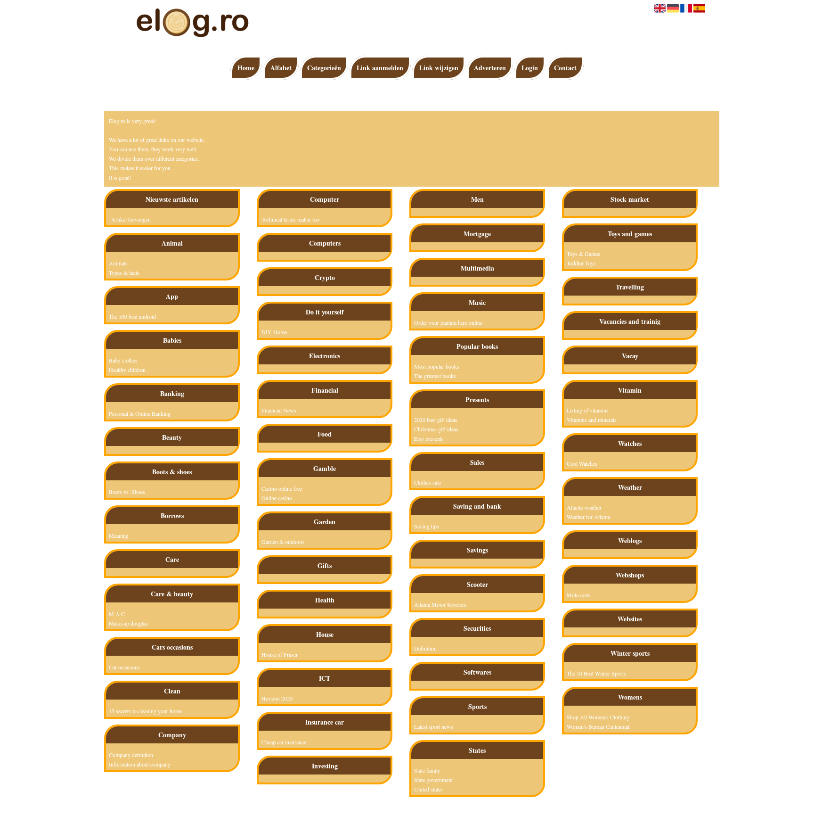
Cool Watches (582, 463)
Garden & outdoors (283, 541)
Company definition (131, 754)
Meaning (119, 535)
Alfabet (281, 68)
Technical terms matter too (290, 219)
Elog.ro (366, 817)
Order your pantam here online (448, 322)
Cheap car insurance (283, 742)
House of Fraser (279, 654)
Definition (425, 648)
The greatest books (435, 375)
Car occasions (124, 667)
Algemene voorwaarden (440, 817)
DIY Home (274, 332)
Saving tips (426, 526)
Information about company (140, 764)
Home (245, 68)
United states (428, 789)
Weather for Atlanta (588, 516)
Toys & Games (583, 253)
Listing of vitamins (588, 410)
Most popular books (436, 366)
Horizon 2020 (277, 698)
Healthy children (127, 369)
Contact (565, 68)
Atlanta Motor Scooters (440, 604)
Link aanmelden (380, 68)
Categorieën (324, 68)
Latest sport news (433, 726)
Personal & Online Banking (140, 413)
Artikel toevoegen (131, 219)
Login (529, 68)
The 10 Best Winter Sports (596, 673)
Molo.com (578, 595)
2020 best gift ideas (435, 419)
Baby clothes (123, 360)
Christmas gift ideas (436, 429)
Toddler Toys (581, 263)
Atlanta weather (584, 507)
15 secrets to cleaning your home (145, 711)
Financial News (278, 410)
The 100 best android (132, 316)
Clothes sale (427, 482)
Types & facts (124, 272)
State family (427, 770)
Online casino (276, 498)
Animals (118, 263)
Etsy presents (429, 438)
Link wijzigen (438, 68)
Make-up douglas (128, 623)
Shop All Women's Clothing (598, 717)
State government (433, 779)
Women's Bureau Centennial (598, 726)
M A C (117, 614)
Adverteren (490, 68)
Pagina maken (394, 817)
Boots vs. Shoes (127, 491)
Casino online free (281, 488)
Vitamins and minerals (592, 419)
